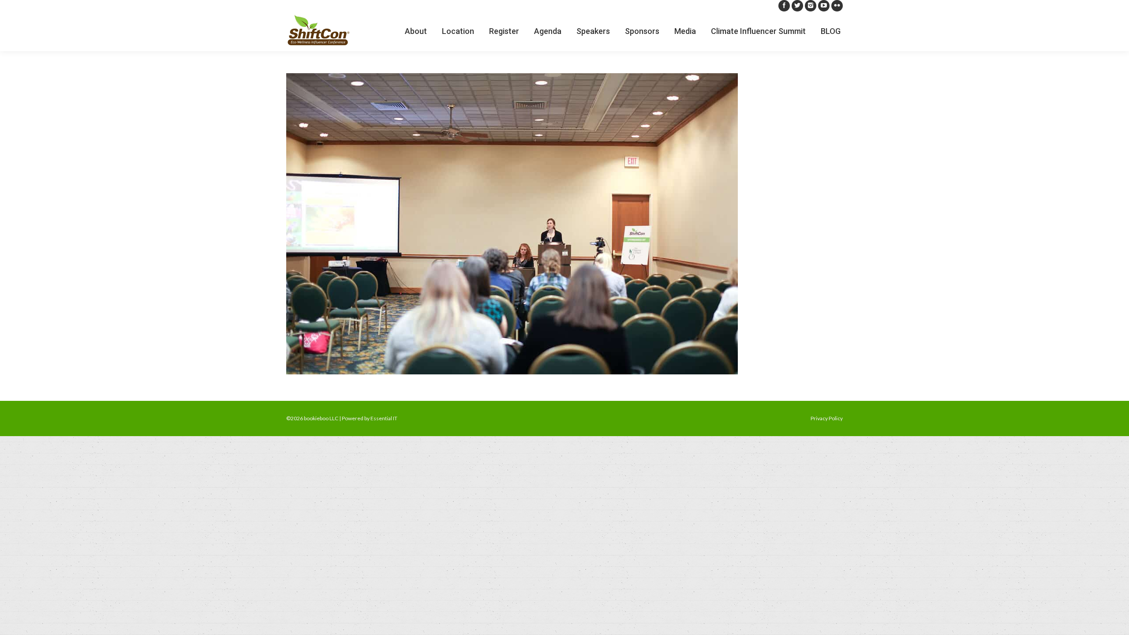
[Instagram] (810, 5)
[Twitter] (797, 5)
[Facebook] (784, 5)
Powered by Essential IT (369, 418)
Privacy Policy (827, 418)
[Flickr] (837, 5)
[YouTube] (824, 5)
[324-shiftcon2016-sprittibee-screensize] (564, 223)
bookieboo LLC (321, 418)
